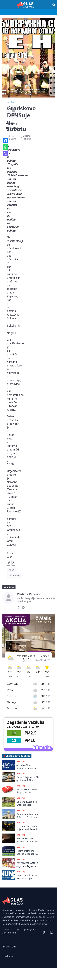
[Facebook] (18, 608)
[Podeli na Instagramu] (13, 562)
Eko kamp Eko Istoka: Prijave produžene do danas (27, 828)
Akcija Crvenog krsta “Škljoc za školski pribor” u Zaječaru (26, 791)
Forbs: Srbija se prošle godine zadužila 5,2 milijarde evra (27, 779)
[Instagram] (23, 608)
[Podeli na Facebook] (8, 562)
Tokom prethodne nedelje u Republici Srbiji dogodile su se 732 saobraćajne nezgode (26, 852)
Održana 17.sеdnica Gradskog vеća (26, 803)
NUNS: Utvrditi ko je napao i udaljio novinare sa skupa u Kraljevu (26, 877)
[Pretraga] (53, 4)
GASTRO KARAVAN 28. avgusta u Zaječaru (27, 864)
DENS (11, 570)
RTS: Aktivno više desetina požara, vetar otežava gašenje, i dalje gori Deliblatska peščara (28, 840)
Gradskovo (14, 575)
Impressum (9, 946)
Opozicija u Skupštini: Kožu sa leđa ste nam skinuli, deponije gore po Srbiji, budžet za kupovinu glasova (27, 815)
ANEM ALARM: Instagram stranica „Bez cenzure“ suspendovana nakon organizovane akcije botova (27, 766)
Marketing (8, 956)
